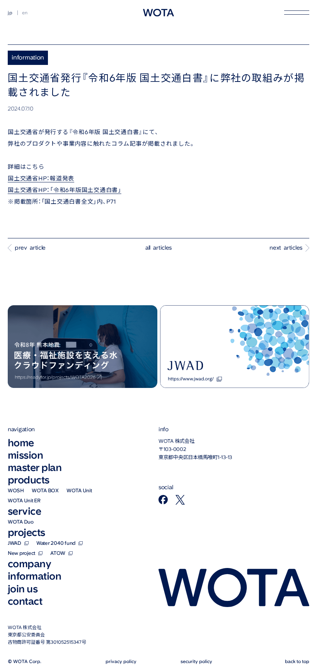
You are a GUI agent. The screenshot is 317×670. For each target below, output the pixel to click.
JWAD (14, 543)
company (29, 564)
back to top (297, 661)
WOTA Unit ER (24, 500)
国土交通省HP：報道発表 (41, 178)
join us (22, 589)
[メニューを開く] (296, 12)
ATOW (57, 553)
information (34, 576)
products (28, 480)
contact (25, 601)
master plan (34, 467)
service (24, 511)
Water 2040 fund (55, 543)
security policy (196, 661)
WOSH (16, 490)
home (21, 443)
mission (25, 455)
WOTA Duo (21, 521)
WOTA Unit (79, 490)
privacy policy (121, 661)
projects (26, 532)
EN (25, 12)
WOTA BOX (45, 490)
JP (10, 12)
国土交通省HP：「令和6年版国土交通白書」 (64, 190)
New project (21, 553)
